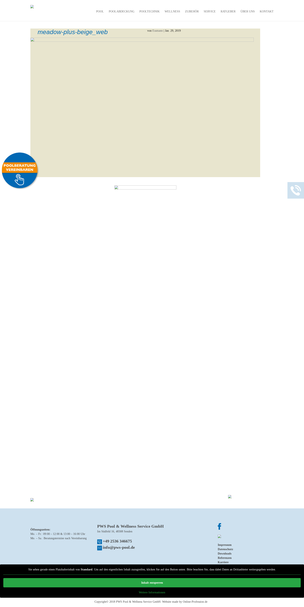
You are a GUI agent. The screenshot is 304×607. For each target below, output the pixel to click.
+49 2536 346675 (117, 541)
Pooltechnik (149, 11)
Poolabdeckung (121, 11)
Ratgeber (228, 11)
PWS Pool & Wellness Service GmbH (138, 601)
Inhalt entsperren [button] (152, 582)
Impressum (225, 544)
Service (210, 11)
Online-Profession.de (195, 601)
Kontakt (267, 11)
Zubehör (192, 11)
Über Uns (248, 11)
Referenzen (225, 557)
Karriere (223, 562)
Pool (100, 11)
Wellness (172, 11)
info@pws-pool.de (119, 547)
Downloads (224, 553)
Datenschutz (225, 549)
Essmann (157, 30)
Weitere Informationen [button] (152, 592)
